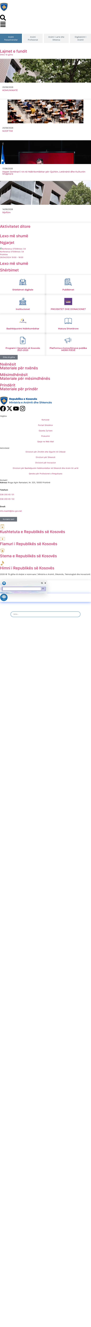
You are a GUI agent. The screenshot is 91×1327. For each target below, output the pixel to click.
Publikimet (68, 289)
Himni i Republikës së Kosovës (27, 568)
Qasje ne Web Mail (45, 441)
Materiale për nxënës (19, 368)
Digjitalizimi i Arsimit (80, 38)
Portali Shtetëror (45, 425)
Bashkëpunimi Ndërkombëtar (22, 328)
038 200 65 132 (7, 499)
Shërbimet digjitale (22, 289)
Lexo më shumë (14, 236)
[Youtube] (16, 409)
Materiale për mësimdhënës (25, 378)
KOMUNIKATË (10, 90)
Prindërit (7, 385)
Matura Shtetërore (68, 328)
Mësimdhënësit (14, 374)
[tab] (11, 38)
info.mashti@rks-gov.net (11, 511)
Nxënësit (8, 364)
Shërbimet (9, 270)
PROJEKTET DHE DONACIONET (68, 309)
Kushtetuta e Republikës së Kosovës (32, 531)
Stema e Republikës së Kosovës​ (28, 556)
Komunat (45, 420)
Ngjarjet (7, 242)
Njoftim (6, 212)
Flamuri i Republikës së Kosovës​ (28, 543)
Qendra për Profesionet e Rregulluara (45, 473)
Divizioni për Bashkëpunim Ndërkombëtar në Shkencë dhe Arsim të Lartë (45, 468)
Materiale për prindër (19, 389)
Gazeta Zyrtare (45, 430)
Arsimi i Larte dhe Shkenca (56, 38)
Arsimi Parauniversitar (11, 38)
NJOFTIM (7, 131)
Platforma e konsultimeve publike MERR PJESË (68, 349)
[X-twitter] (9, 409)
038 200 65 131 (7, 494)
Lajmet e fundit (13, 51)
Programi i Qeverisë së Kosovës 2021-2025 (22, 349)
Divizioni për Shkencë (45, 457)
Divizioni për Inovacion (45, 462)
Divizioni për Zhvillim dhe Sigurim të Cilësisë (45, 452)
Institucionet (23, 309)
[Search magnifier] (77, 614)
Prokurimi (45, 436)
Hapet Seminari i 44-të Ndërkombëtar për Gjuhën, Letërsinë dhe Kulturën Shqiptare (43, 172)
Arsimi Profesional (33, 38)
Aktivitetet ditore (15, 226)
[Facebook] (3, 409)
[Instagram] (22, 409)
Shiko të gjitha (6, 54)
